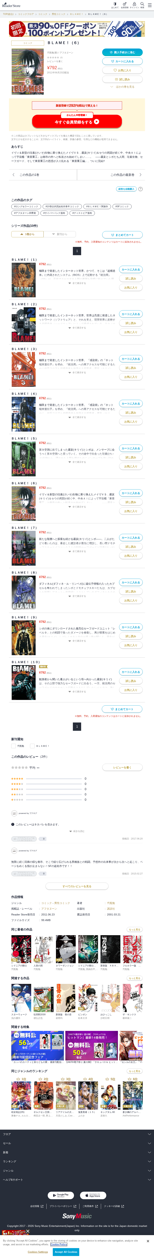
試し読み (124, 79)
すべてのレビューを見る (77, 886)
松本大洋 (82, 1018)
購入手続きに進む (124, 52)
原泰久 (103, 1115)
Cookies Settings (38, 1252)
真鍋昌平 (90, 969)
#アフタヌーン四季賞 (25, 213)
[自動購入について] (140, 189)
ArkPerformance (131, 1115)
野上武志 (50, 1115)
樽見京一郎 (39, 1115)
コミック (42, 14)
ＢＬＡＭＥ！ (76, 14)
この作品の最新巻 (122, 174)
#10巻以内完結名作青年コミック (62, 206)
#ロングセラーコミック (26, 206)
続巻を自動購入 (126, 189)
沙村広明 (104, 1018)
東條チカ (15, 1115)
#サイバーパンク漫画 (54, 213)
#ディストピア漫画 (82, 213)
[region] (77, 1247)
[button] (114, 1206)
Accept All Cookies (66, 1252)
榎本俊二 (127, 1018)
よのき (81, 1115)
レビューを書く (55, 61)
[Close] (148, 1241)
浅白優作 (15, 1018)
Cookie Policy (59, 1244)
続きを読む (79, 831)
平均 (32, 767)
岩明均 (59, 1018)
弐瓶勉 (20, 746)
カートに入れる (125, 61)
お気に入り (124, 70)
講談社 (111, 908)
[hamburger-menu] (149, 5)
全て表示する (79, 283)
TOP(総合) (8, 14)
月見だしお (61, 1115)
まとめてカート (125, 234)
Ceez (71, 1115)
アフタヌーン (66, 52)
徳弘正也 (38, 1018)
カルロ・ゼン (28, 1115)
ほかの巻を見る (125, 86)
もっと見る (134, 929)
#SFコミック (122, 206)
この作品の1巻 (29, 174)
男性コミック (58, 14)
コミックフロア (26, 14)
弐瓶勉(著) (52, 52)
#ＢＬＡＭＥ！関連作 (97, 206)
